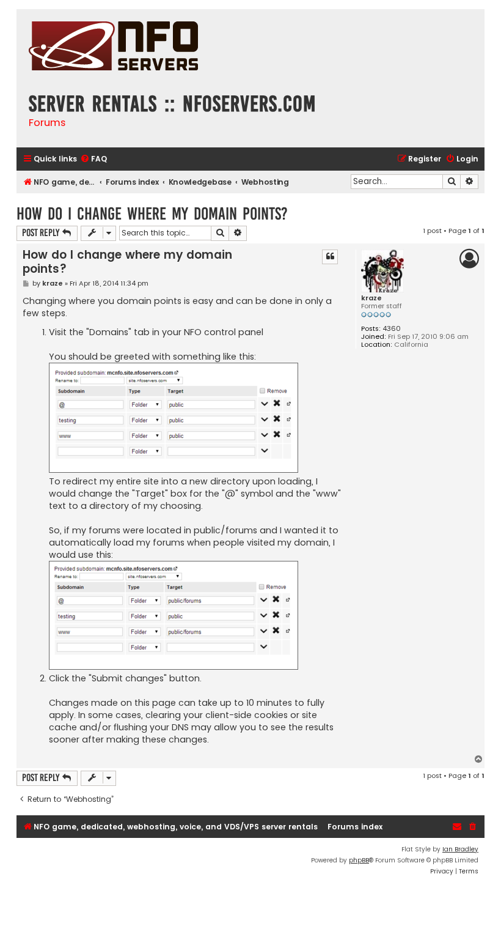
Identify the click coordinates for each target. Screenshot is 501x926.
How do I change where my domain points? (152, 213)
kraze (371, 298)
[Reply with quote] (330, 257)
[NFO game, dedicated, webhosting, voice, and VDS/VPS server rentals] (113, 47)
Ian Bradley (460, 849)
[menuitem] (93, 159)
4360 (391, 329)
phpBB (359, 860)
